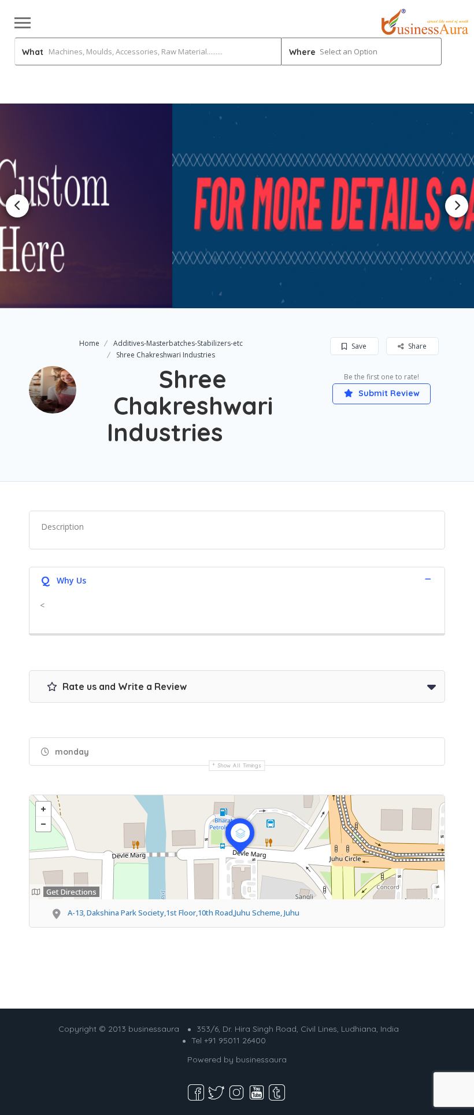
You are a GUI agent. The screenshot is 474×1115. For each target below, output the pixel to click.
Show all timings (239, 765)
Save (358, 346)
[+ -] (237, 847)
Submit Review (388, 393)
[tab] (237, 579)
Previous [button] (17, 206)
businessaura (261, 1059)
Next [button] (456, 206)
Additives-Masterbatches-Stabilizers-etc (178, 343)
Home (89, 343)
